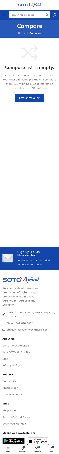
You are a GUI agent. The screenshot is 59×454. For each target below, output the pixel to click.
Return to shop (29, 98)
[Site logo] (29, 4)
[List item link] (29, 346)
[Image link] (20, 279)
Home (22, 33)
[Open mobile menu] (4, 15)
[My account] (55, 15)
